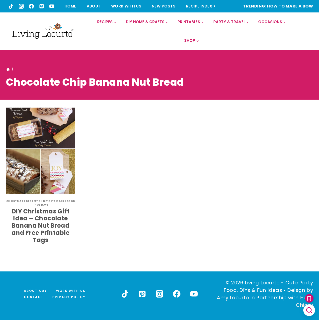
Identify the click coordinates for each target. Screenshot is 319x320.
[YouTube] (52, 6)
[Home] (8, 69)
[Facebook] (31, 6)
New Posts (163, 6)
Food (71, 201)
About (94, 6)
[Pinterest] (42, 6)
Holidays (41, 205)
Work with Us (126, 6)
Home (70, 6)
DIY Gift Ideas (53, 201)
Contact (33, 297)
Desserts (33, 201)
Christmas (14, 201)
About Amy (35, 291)
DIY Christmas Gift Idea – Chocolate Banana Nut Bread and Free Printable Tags (40, 225)
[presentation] (40, 151)
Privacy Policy (68, 297)
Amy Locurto (233, 297)
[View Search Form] (309, 31)
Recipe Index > (201, 6)
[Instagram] (21, 6)
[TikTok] (11, 6)
